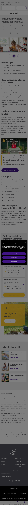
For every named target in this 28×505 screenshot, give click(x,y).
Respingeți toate (14, 257)
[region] (14, 252)
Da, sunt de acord (14, 261)
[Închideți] (25, 242)
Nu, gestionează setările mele (14, 253)
